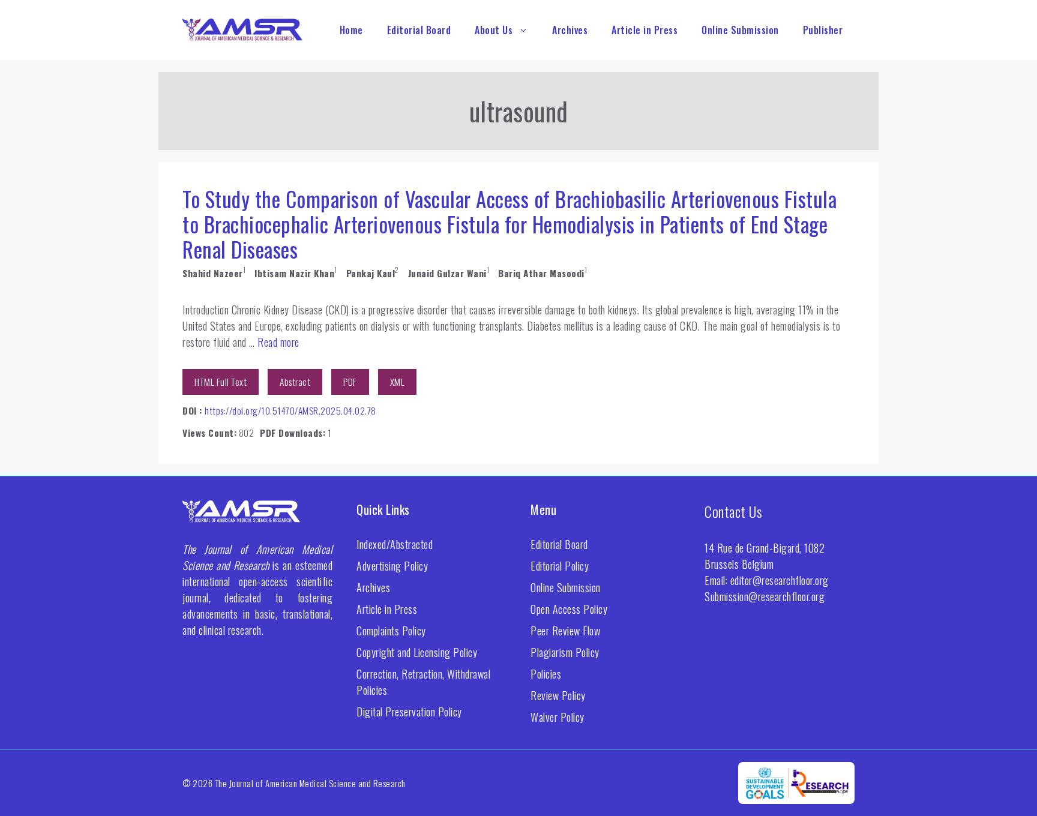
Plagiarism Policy (565, 652)
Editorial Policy (560, 566)
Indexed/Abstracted (394, 544)
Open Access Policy (569, 609)
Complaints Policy (391, 630)
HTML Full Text (220, 381)
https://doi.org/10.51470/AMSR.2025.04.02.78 (290, 410)
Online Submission (740, 30)
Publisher (823, 30)
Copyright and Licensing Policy (416, 652)
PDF (350, 381)
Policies (546, 674)
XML (397, 381)
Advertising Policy (392, 566)
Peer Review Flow (565, 630)
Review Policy (558, 695)
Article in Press (645, 30)
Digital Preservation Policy (409, 711)
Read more (278, 342)
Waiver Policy (558, 717)
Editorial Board (419, 30)
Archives (570, 30)
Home (351, 30)
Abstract (295, 381)
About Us (493, 30)
